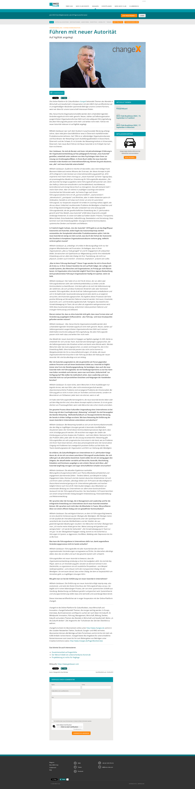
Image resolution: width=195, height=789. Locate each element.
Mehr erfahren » (130, 157)
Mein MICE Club (53, 765)
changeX (83, 101)
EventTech (93, 22)
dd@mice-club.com (107, 767)
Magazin (95, 6)
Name (53, 684)
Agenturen (85, 22)
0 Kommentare (58, 93)
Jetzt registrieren (128, 16)
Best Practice (117, 22)
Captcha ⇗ (78, 729)
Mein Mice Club (120, 6)
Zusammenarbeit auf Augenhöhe (64, 652)
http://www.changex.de (95, 628)
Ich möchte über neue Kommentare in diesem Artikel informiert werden (73, 721)
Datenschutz (133, 783)
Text (52, 697)
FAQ (50, 770)
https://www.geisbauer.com (68, 664)
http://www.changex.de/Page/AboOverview (86, 641)
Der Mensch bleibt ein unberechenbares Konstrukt (71, 655)
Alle (51, 22)
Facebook (80, 771)
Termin (109, 22)
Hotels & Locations (62, 22)
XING (79, 763)
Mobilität (102, 22)
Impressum (141, 783)
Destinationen (75, 22)
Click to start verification (69, 727)
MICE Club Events (82, 6)
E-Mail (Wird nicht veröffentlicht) (59, 690)
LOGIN (144, 1)
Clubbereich (134, 6)
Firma (83, 684)
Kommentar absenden (81, 733)
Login (142, 16)
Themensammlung (131, 22)
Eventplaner (107, 6)
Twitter (80, 767)
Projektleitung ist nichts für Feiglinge (66, 657)
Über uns (69, 6)
